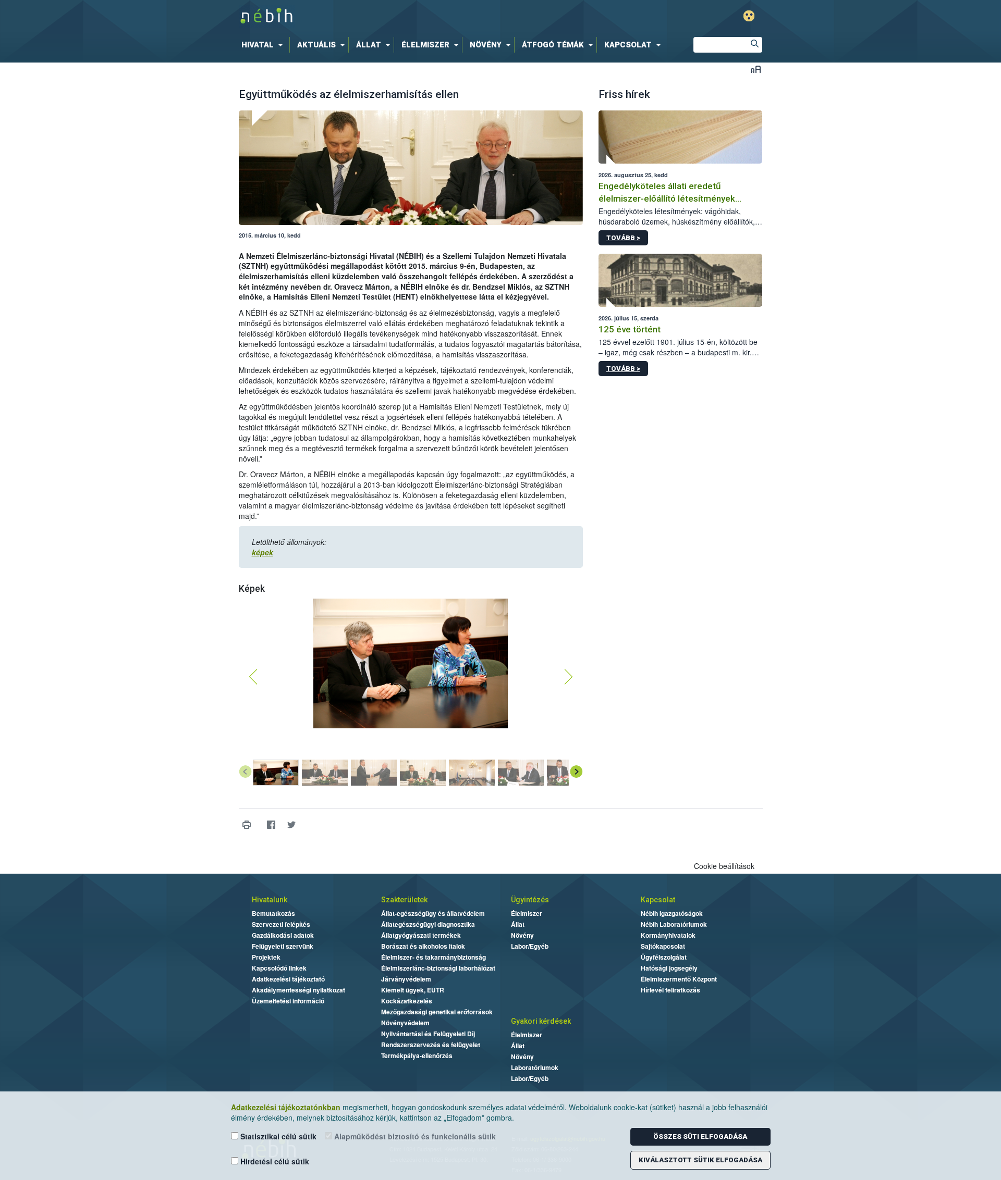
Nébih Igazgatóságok (672, 913)
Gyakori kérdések (541, 1021)
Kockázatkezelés (406, 1000)
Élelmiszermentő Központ (679, 979)
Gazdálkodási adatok (283, 935)
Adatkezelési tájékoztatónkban (285, 1107)
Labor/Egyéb (529, 946)
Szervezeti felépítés (281, 924)
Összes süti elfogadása (700, 1136)
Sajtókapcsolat (663, 946)
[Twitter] (292, 825)
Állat (517, 924)
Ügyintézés (530, 900)
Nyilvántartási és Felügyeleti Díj (428, 1033)
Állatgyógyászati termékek (421, 935)
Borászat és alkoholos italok (423, 946)
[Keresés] (754, 45)
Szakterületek (404, 900)
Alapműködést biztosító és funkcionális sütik (414, 1136)
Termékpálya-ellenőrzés (417, 1055)
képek (262, 552)
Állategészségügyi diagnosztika (428, 924)
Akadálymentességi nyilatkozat (298, 990)
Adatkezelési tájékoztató (288, 979)
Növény (522, 935)
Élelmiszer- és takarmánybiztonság (433, 957)
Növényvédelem (405, 1022)
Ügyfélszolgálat (664, 957)
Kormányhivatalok (668, 935)
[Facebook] (271, 825)
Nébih (389, 16)
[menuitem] (264, 45)
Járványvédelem (406, 979)
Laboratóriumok (534, 1067)
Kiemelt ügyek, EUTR (412, 990)
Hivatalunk (269, 900)
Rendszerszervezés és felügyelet (430, 1044)
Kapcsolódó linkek (279, 968)
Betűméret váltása (755, 69)
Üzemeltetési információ (288, 1000)
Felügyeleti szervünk (282, 946)
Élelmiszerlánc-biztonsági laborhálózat (438, 968)
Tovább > (623, 238)
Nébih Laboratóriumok (674, 924)
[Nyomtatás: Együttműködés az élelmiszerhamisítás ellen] (247, 825)
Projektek (266, 957)
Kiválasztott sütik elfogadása (700, 1160)
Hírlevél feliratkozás (670, 990)
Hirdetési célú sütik (273, 1161)
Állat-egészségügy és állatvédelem (433, 913)
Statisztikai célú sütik (277, 1136)
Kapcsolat (658, 900)
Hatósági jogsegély (669, 968)
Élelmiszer (526, 913)
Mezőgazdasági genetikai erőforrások (437, 1011)
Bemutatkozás (273, 913)
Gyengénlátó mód (748, 15)
